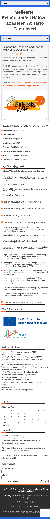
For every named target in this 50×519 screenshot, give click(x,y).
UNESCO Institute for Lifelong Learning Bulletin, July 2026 (24, 172)
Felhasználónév (7, 468)
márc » (9, 425)
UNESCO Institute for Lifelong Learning (23, 302)
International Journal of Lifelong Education (24, 222)
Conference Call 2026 (11, 143)
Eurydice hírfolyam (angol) (17, 216)
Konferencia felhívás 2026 (13, 130)
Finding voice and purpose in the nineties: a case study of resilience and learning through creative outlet (25, 295)
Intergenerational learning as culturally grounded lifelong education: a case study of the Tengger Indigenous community (25, 249)
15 (5, 419)
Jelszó (4, 475)
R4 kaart (28, 512)
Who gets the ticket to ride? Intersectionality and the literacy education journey (24, 242)
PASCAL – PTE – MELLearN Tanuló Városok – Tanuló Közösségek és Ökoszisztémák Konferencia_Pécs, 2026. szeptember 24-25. (25, 179)
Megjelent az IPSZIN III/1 (13, 195)
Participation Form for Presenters (16, 155)
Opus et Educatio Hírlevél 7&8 (15, 185)
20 (38, 419)
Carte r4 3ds (20, 512)
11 (25, 416)
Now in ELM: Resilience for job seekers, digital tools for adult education (25, 190)
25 (25, 422)
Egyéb (21, 54)
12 (32, 416)
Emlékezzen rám (11, 481)
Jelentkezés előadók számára (15, 147)
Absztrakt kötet (9, 135)
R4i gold (37, 512)
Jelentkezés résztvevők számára (16, 151)
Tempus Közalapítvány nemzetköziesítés (24, 209)
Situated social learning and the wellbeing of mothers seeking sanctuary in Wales (24, 236)
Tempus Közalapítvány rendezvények (22, 202)
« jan (3, 425)
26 (32, 422)
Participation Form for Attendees (16, 160)
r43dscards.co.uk (40, 511)
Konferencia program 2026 (13, 139)
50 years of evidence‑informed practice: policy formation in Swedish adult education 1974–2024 (25, 289)
